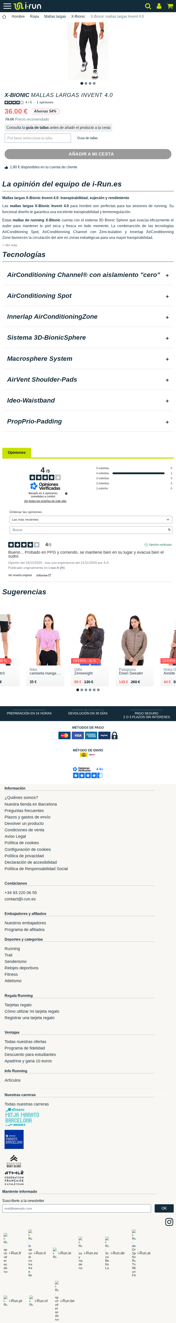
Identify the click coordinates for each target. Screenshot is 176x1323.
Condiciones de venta (24, 830)
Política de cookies (22, 843)
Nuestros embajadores (25, 923)
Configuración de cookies (28, 849)
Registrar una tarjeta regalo (30, 1018)
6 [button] (102, 693)
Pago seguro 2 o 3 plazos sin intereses (146, 715)
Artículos (13, 1080)
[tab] (88, 275)
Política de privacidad (24, 856)
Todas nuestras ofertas (25, 1041)
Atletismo (13, 981)
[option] (88, 51)
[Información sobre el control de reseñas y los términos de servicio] (66, 493)
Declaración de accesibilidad (31, 862)
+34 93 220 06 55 (21, 892)
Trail (8, 955)
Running (12, 948)
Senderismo (16, 961)
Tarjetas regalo (18, 1005)
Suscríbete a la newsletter (23, 1201)
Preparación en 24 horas (29, 713)
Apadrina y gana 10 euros (28, 1061)
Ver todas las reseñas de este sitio (45, 501)
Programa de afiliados (25, 929)
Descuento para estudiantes (30, 1054)
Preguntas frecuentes (24, 810)
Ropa (34, 16)
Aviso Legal (15, 836)
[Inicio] (4, 16)
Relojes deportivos (21, 968)
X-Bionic (78, 16)
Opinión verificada (160, 544)
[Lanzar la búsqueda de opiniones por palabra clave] (169, 530)
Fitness (11, 974)
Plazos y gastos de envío (27, 817)
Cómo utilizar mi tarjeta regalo (32, 1011)
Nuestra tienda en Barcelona (31, 804)
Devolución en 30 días (87, 713)
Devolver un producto (24, 823)
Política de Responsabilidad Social (36, 868)
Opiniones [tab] (17, 452)
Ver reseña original (20, 575)
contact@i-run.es (20, 899)
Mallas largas (55, 16)
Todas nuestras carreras (27, 1104)
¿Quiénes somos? (21, 797)
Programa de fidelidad (25, 1048)
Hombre (18, 16)
